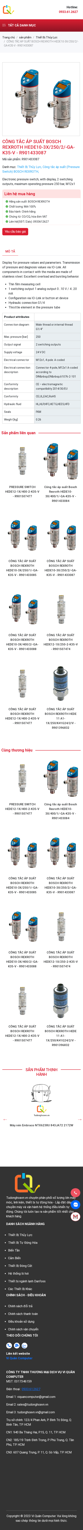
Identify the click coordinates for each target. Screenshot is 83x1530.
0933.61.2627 (31, 1389)
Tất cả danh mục (21, 25)
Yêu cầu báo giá (15, 231)
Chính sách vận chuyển (23, 1329)
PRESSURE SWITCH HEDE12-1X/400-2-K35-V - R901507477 (22, 491)
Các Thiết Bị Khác (20, 1289)
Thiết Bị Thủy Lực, (30, 167)
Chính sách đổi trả (20, 1306)
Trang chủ (8, 37)
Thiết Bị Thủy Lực (47, 37)
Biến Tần (14, 1250)
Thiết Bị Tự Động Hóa (22, 1243)
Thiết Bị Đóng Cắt (20, 1266)
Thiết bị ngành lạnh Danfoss (27, 1281)
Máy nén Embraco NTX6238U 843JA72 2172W (41, 1125)
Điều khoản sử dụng (21, 1321)
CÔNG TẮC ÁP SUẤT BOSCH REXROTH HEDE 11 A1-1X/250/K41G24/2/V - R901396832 (60, 719)
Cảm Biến (14, 1258)
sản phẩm (25, 37)
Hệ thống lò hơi (18, 1273)
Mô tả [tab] (10, 251)
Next (79, 1118)
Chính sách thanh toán (23, 1314)
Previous (4, 1118)
